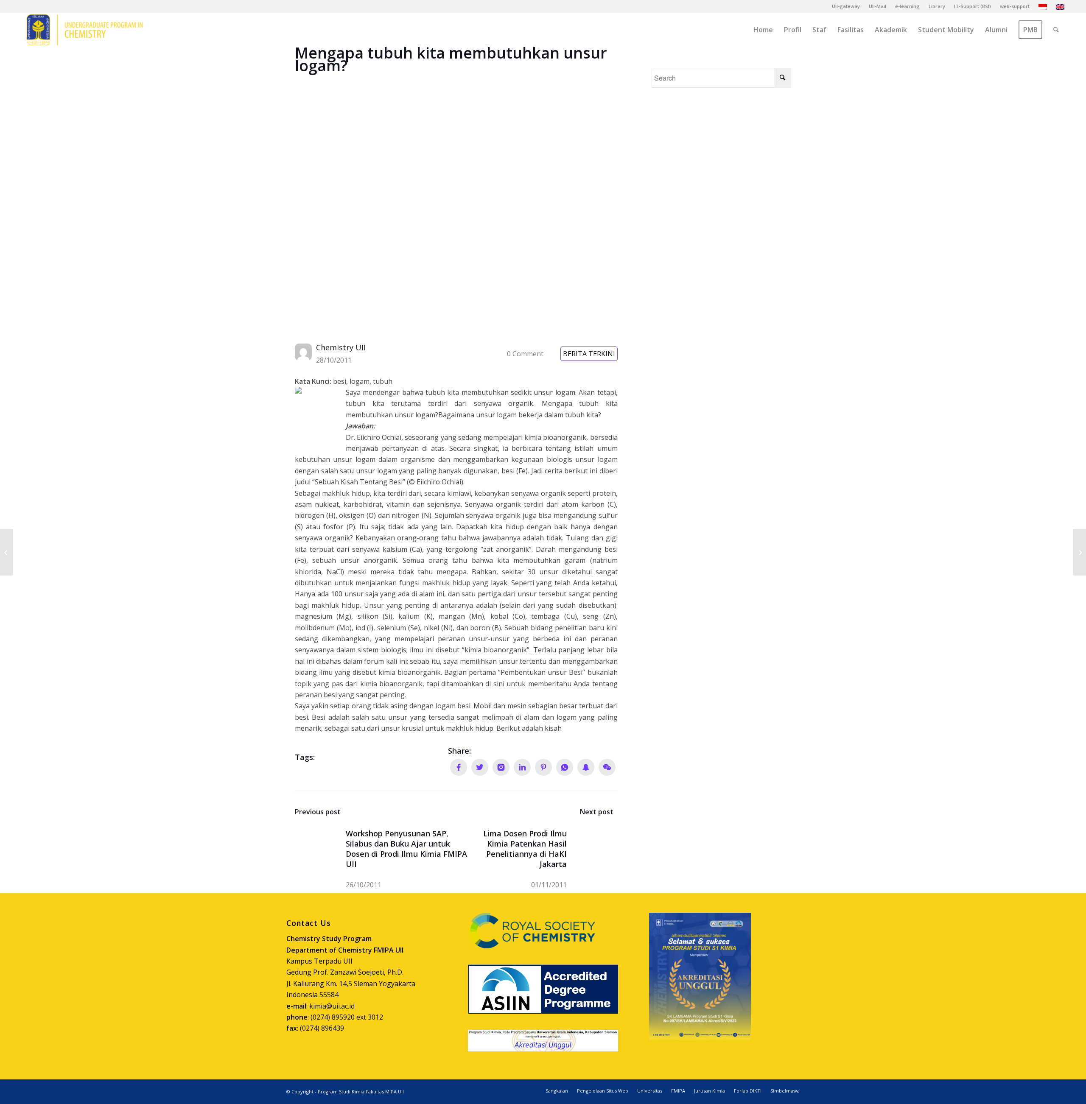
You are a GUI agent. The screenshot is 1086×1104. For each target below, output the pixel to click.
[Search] (1056, 29)
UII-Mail (877, 6)
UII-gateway (846, 6)
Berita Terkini (589, 353)
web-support (1015, 6)
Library (937, 6)
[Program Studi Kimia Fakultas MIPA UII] (84, 29)
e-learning (907, 6)
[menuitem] (846, 6)
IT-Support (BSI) (972, 6)
